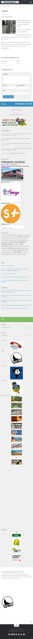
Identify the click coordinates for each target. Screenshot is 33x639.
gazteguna (27, 240)
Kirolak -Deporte (18, 246)
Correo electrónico (21, 85)
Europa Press (4, 287)
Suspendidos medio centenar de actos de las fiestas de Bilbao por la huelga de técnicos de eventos (16, 296)
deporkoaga (3, 240)
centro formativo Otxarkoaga (6, 237)
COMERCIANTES (23, 237)
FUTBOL (18, 61)
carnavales (29, 235)
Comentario (5, 74)
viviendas (22, 254)
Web (4, 90)
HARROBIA (13, 242)
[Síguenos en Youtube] (18, 104)
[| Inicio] (13, 2)
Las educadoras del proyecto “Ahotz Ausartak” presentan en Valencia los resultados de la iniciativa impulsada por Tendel (15, 269)
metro (10, 248)
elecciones (8, 240)
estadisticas (14, 240)
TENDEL (2, 262)
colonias (14, 237)
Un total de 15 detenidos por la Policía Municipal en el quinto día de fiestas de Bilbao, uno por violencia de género (16, 291)
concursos (13, 239)
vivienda (18, 254)
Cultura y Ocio (21, 239)
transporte (23, 252)
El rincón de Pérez (5, 6)
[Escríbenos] (31, 104)
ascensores (12, 235)
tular (27, 252)
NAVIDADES (17, 248)
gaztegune (5, 242)
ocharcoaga (8, 250)
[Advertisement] (6, 495)
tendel (17, 252)
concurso (9, 239)
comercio (4, 239)
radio (10, 252)
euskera (18, 240)
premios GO (4, 252)
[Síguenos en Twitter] (23, 104)
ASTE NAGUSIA (19, 235)
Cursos (25, 239)
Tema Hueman (22, 631)
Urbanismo (12, 254)
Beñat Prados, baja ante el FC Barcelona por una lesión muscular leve (14, 308)
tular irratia (5, 254)
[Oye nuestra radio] (26, 104)
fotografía (22, 240)
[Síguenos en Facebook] (16, 104)
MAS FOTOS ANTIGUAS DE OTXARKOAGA (17, 153)
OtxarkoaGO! (17, 250)
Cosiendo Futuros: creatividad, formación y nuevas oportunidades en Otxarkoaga (14, 281)
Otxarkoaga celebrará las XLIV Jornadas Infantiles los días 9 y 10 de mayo (15, 277)
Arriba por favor (4, 61)
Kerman (4, 14)
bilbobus (24, 235)
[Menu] (31, 2)
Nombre (5, 85)
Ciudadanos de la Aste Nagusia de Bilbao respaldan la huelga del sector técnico (16, 305)
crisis (16, 239)
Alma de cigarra (4, 235)
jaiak (14, 244)
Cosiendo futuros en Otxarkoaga (7, 265)
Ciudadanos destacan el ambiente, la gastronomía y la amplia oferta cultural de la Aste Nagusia (16, 301)
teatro (12, 252)
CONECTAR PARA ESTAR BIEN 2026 (8, 273)
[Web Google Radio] (28, 104)
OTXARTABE (25, 250)
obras (23, 248)
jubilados (12, 246)
